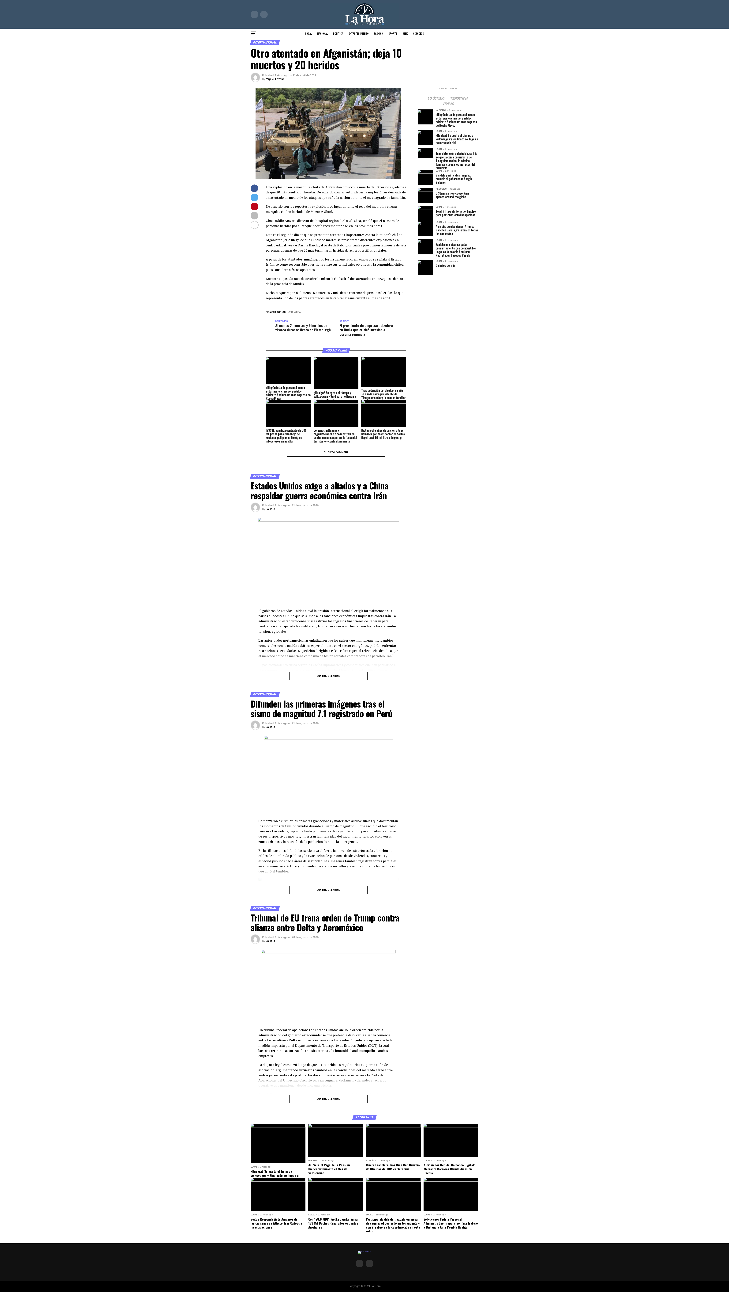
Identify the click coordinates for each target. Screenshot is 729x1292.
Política (338, 33)
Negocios (418, 33)
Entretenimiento (359, 33)
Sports (392, 33)
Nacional (322, 33)
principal (296, 312)
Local (308, 33)
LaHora (270, 509)
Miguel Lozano (275, 79)
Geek (405, 33)
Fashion (378, 33)
